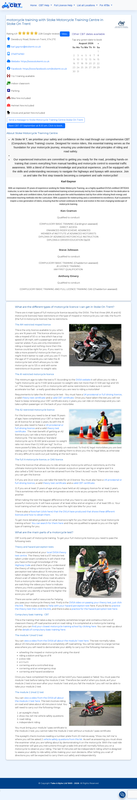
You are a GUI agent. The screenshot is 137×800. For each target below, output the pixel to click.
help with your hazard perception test (69, 605)
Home (33, 5)
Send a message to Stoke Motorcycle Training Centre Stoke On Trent (46, 120)
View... (65, 34)
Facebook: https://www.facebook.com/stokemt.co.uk (39, 69)
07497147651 (17, 54)
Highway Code (23, 565)
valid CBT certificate (63, 398)
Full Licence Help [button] (63, 5)
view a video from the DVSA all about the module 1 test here (56, 641)
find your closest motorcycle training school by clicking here (64, 626)
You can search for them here (48, 523)
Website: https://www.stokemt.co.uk (30, 61)
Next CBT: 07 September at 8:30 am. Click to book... (36, 125)
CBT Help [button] (44, 5)
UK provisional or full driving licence (102, 394)
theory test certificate (34, 398)
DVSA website (83, 379)
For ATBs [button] (105, 5)
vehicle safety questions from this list (62, 739)
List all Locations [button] (86, 5)
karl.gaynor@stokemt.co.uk (26, 46)
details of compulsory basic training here (43, 629)
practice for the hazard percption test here (94, 609)
